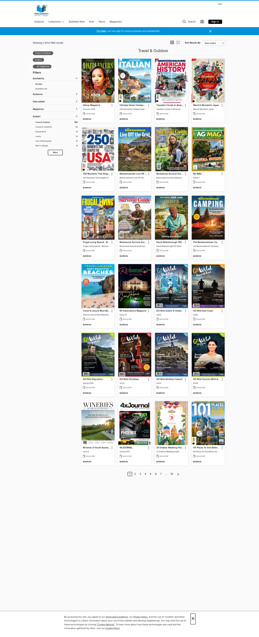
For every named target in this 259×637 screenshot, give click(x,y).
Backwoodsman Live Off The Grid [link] (133, 174)
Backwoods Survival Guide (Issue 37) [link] (133, 242)
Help (220, 4)
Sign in (215, 21)
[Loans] (202, 22)
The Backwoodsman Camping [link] (206, 242)
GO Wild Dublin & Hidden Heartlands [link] (170, 311)
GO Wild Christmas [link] (129, 379)
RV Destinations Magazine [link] (133, 311)
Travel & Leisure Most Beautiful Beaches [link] (96, 311)
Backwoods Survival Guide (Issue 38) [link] (170, 174)
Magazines (116, 21)
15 (172, 474)
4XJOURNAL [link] (126, 447)
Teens (101, 21)
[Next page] (178, 474)
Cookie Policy (112, 628)
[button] (189, 22)
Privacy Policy (140, 616)
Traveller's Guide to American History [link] (170, 105)
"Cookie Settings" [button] (106, 624)
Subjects (39, 21)
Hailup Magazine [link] (91, 105)
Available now (41, 89)
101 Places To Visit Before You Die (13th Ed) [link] (206, 447)
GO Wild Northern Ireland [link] (169, 379)
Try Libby (101, 31)
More (55, 152)
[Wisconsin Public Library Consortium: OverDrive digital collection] (41, 10)
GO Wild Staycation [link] (93, 379)
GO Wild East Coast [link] (203, 311)
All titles (38, 84)
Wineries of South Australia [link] (96, 447)
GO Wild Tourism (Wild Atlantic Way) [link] (206, 379)
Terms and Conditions (117, 616)
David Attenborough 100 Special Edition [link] (170, 242)
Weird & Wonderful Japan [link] (206, 105)
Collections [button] (55, 21)
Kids (91, 21)
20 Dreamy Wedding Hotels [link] (170, 447)
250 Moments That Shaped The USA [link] (96, 174)
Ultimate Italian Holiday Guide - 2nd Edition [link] (133, 105)
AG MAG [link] (197, 174)
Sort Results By (192, 42)
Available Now (77, 21)
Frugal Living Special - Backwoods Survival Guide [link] (96, 242)
